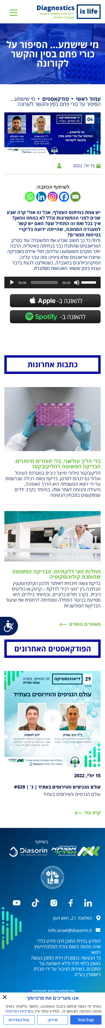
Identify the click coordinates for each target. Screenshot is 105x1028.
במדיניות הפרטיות (20, 1011)
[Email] (75, 197)
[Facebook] (64, 197)
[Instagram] (53, 197)
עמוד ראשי (88, 98)
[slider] (89, 282)
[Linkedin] (41, 197)
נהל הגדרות (18, 1019)
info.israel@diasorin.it (70, 930)
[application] (52, 282)
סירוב (53, 1019)
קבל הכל (86, 1019)
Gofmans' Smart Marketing (53, 991)
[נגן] (12, 282)
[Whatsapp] (30, 197)
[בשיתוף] (28, 852)
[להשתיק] (77, 282)
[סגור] (4, 997)
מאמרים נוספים (85, 624)
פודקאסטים (55, 98)
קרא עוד (92, 812)
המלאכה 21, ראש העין (72, 918)
